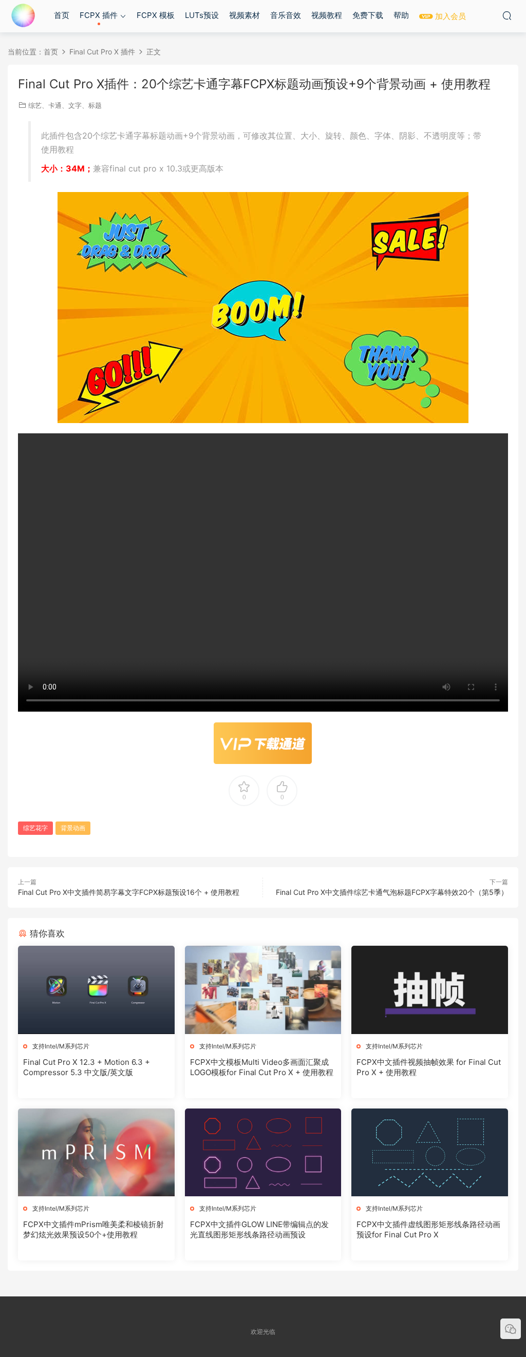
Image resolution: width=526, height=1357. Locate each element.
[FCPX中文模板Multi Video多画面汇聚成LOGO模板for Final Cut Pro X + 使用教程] (263, 990)
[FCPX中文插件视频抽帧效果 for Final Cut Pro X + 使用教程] (429, 990)
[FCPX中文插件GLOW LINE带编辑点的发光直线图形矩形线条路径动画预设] (263, 1152)
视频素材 (244, 15)
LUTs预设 (202, 15)
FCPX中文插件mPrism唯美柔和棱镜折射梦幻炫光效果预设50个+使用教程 (93, 1229)
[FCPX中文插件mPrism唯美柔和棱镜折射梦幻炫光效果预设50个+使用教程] (96, 1152)
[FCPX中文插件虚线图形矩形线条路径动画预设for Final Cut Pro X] (429, 1152)
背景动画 (73, 828)
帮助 (401, 15)
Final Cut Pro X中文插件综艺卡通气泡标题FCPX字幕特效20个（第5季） (392, 892)
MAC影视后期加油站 (23, 15)
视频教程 (326, 15)
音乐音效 (285, 15)
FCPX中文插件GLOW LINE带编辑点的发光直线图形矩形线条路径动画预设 (259, 1229)
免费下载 (367, 15)
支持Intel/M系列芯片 (60, 1046)
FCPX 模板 (156, 15)
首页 (61, 15)
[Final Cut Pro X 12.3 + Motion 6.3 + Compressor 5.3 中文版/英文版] (96, 990)
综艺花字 (35, 828)
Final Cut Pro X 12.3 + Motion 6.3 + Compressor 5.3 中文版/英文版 (86, 1067)
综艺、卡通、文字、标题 (65, 105)
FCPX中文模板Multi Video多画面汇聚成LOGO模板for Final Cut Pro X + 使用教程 (261, 1067)
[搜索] (507, 15)
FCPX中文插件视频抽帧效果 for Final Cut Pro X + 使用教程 (428, 1067)
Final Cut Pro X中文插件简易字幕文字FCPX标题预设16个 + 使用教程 (128, 892)
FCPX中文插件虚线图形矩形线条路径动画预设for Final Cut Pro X (428, 1229)
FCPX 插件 (99, 15)
